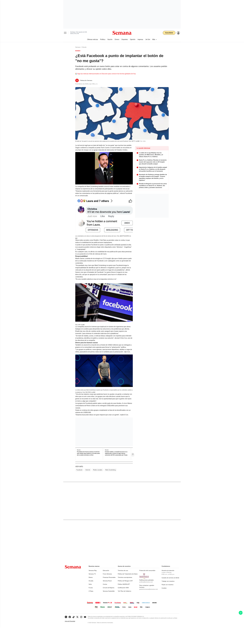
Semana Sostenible (109, 591)
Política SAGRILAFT (124, 584)
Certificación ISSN (123, 587)
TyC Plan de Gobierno (124, 591)
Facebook (79, 470)
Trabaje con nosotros (168, 581)
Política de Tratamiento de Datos (128, 574)
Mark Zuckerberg (110, 470)
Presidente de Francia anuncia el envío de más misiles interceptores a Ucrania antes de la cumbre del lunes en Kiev (88, 453)
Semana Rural (107, 581)
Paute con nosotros (167, 584)
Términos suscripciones (125, 577)
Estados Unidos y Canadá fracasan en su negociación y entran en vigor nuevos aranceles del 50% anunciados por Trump (116, 453)
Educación (106, 570)
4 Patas (91, 591)
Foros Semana (107, 574)
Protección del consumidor (147, 570)
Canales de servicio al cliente (170, 577)
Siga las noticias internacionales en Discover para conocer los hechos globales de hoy (106, 74)
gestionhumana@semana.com (148, 589)
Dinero (91, 577)
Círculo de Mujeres (108, 587)
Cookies (164, 588)
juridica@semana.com (146, 582)
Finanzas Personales (109, 577)
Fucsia (91, 587)
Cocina (105, 584)
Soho (90, 584)
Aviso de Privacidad (72, 621)
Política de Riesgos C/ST (125, 581)
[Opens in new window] (70, 617)
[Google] (66, 617)
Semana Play (93, 570)
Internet (87, 470)
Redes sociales (97, 470)
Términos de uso (123, 570)
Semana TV (92, 574)
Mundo (84, 47)
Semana (77, 47)
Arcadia (91, 581)
